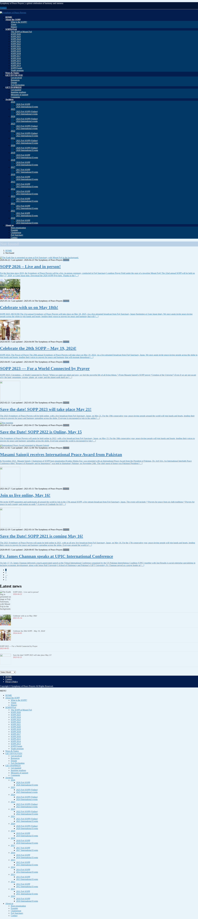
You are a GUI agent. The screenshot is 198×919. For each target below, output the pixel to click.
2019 (13, 153)
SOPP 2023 (16, 41)
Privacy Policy (11, 681)
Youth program (17, 70)
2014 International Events (27, 194)
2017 (13, 167)
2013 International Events (27, 201)
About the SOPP (12, 698)
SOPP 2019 (16, 51)
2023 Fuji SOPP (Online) (27, 126)
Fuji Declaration (18, 85)
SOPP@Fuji (10, 707)
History (14, 27)
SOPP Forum (16, 68)
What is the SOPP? (19, 22)
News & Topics (12, 751)
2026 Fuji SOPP (23, 104)
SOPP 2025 (16, 36)
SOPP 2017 (16, 56)
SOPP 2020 (16, 48)
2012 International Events (27, 208)
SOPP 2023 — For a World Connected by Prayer (45, 368)
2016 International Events (27, 179)
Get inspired (16, 90)
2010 (13, 218)
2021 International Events (27, 143)
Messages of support (19, 94)
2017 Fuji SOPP (23, 169)
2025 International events (27, 114)
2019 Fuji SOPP (23, 155)
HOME (8, 677)
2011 (13, 211)
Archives (9, 777)
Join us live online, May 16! (25, 495)
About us (9, 903)
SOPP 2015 (16, 61)
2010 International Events (27, 223)
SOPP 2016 (16, 58)
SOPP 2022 (16, 44)
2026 (13, 102)
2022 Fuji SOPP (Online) (27, 133)
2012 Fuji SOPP (23, 206)
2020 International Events (27, 150)
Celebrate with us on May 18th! (29, 307)
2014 (13, 189)
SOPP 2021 (16, 46)
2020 (13, 145)
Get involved (16, 78)
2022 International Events (27, 136)
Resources (15, 80)
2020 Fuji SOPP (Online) (27, 148)
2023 (13, 123)
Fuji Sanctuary (17, 235)
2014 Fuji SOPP (23, 191)
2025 (13, 109)
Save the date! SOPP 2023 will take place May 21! (45, 409)
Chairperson (16, 232)
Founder (14, 230)
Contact (3, 8)
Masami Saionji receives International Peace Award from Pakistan (61, 454)
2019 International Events (27, 157)
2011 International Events (27, 215)
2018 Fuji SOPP (23, 162)
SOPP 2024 (16, 39)
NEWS (66, 260)
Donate (14, 82)
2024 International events (27, 121)
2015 (13, 182)
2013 (13, 196)
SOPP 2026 (16, 34)
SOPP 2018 (16, 53)
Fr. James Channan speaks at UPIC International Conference (56, 556)
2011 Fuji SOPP (23, 213)
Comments (15, 97)
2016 (13, 174)
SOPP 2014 (16, 63)
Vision (13, 24)
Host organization (18, 228)
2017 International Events (27, 172)
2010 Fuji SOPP (23, 220)
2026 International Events (27, 107)
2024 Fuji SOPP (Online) (27, 119)
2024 (13, 116)
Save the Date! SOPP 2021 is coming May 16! (41, 536)
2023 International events (27, 128)
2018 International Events (27, 165)
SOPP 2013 (16, 65)
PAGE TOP (191, 888)
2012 (13, 203)
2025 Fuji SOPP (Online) (27, 111)
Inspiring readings (18, 92)
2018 (13, 160)
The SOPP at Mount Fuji (21, 32)
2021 (13, 138)
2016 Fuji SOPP (23, 177)
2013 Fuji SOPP (23, 199)
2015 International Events (27, 186)
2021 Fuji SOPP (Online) (27, 140)
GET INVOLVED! (13, 753)
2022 (13, 131)
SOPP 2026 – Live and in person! (30, 266)
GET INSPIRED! (13, 765)
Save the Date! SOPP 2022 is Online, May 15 (41, 431)
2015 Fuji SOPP (23, 184)
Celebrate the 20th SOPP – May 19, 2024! (38, 348)
